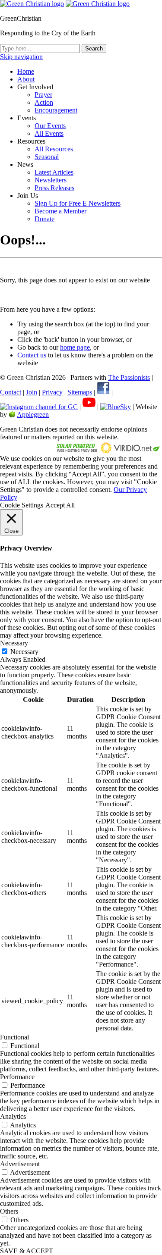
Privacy (52, 392)
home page (75, 347)
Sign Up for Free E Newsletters (78, 203)
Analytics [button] (13, 1116)
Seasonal (47, 156)
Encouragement (56, 110)
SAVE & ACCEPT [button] (26, 1251)
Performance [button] (17, 1076)
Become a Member (60, 211)
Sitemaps (79, 392)
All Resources (54, 149)
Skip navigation (21, 56)
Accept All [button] (60, 505)
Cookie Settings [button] (21, 505)
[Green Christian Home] (32, 3)
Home (25, 71)
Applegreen (33, 414)
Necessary (24, 651)
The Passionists (129, 377)
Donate (44, 218)
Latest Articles (54, 172)
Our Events (50, 125)
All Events (49, 133)
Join (31, 392)
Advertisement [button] (20, 1163)
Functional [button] (14, 1037)
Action (44, 102)
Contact (10, 392)
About (26, 79)
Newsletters (51, 180)
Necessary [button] (14, 643)
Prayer (43, 94)
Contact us (31, 355)
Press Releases (54, 187)
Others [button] (9, 1211)
